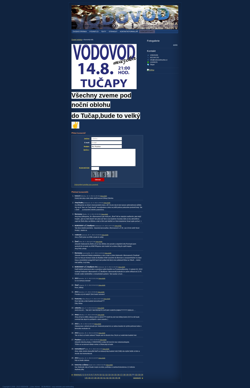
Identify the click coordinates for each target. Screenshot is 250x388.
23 (139, 375)
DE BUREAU (46, 387)
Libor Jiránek (35, 387)
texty (103, 31)
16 (118, 375)
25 (86, 378)
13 (109, 375)
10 (100, 375)
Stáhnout (113, 31)
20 (130, 375)
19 (127, 375)
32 (107, 378)
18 (124, 375)
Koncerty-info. (147, 31)
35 (116, 378)
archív (175, 45)
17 (121, 375)
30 (101, 378)
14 (112, 375)
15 (115, 375)
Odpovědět (103, 196)
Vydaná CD (94, 31)
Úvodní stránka (80, 31)
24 (142, 375)
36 (119, 378)
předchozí (77, 375)
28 (95, 378)
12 (106, 375)
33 (110, 378)
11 (103, 375)
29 (98, 378)
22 (136, 375)
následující (137, 378)
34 (113, 378)
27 (92, 378)
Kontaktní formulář (129, 31)
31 (104, 378)
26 (89, 378)
